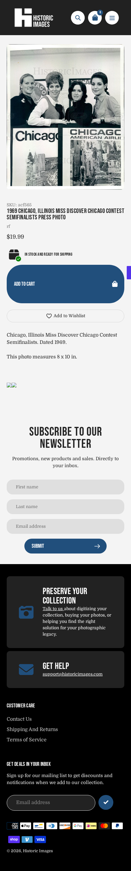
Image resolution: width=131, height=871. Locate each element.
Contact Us (19, 719)
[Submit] (105, 802)
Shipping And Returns (32, 729)
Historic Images (38, 851)
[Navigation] (112, 18)
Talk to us (53, 608)
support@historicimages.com (73, 674)
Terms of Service (27, 740)
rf (8, 226)
